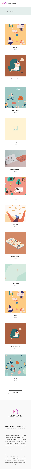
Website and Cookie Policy (12, 428)
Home (6, 11)
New (15, 317)
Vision (15, 49)
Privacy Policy (20, 426)
